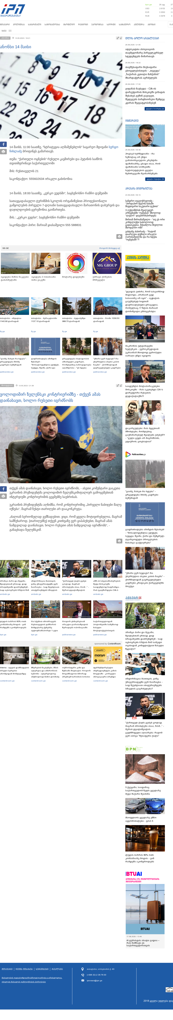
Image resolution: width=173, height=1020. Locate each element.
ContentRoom (114, 644)
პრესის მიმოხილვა (138, 188)
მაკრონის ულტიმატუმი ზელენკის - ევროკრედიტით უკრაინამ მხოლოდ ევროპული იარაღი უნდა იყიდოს (143, 351)
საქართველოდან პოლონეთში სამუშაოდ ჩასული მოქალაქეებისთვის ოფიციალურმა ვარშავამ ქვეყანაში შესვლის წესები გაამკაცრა (107, 630)
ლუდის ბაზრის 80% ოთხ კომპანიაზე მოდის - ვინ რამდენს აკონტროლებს (13, 624)
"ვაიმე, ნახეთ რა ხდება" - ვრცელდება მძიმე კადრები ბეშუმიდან (13, 361)
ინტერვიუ (132, 120)
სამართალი (34, 24)
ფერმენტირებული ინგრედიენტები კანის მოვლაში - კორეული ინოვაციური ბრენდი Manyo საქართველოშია (105, 673)
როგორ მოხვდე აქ (109, 248)
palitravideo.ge (7, 372)
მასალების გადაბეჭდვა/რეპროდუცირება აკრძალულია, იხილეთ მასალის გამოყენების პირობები (32, 980)
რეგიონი (83, 24)
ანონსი (151, 24)
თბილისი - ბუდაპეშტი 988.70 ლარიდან (73, 319)
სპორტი (111, 24)
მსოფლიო (69, 24)
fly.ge (2, 331)
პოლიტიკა (19, 24)
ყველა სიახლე (154, 108)
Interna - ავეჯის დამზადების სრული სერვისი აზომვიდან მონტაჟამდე (14, 670)
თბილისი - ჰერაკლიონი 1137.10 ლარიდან (44, 319)
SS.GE (6, 248)
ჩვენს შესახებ (24, 969)
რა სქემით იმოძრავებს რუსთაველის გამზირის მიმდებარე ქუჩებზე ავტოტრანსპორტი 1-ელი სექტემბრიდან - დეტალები (45, 627)
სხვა (4, 30)
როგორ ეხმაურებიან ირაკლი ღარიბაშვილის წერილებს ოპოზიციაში (75, 624)
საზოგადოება (52, 24)
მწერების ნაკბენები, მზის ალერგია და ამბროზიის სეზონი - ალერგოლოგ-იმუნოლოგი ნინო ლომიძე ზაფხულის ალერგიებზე (45, 673)
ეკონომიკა (97, 24)
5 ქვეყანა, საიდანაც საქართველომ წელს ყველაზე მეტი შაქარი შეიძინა (143, 790)
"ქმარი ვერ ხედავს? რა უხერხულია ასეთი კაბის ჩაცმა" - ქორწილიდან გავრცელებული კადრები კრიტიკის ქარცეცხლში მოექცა (107, 366)
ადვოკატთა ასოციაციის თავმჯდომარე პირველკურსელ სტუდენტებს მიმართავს (144, 53)
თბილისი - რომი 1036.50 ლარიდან (106, 319)
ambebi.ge (5, 594)
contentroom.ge (7, 681)
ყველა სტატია (154, 179)
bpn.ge (148, 5)
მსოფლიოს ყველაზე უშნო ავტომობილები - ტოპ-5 (140, 819)
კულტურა (139, 24)
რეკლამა (57, 969)
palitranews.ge (69, 634)
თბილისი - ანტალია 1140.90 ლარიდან (10, 319)
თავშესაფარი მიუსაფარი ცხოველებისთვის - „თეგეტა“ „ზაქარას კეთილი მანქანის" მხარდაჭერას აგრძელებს (142, 72)
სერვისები (42, 969)
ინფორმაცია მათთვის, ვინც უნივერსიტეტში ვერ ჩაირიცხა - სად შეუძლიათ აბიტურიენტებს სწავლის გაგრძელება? (45, 587)
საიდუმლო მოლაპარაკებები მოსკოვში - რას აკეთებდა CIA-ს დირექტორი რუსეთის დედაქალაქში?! (144, 391)
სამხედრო (124, 24)
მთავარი (5, 24)
